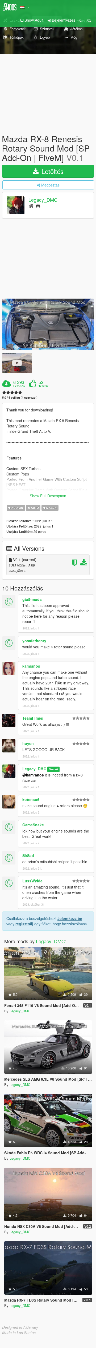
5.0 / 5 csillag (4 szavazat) (19, 397)
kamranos (31, 666)
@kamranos (33, 775)
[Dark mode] (81, 20)
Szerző (53, 769)
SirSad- (28, 855)
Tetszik (43, 386)
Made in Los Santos (19, 1332)
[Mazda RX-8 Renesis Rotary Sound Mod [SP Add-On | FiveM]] (48, 324)
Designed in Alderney (20, 1327)
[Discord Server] (38, 205)
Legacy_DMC (42, 199)
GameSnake (33, 824)
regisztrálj (24, 923)
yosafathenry (34, 640)
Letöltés (52, 171)
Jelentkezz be (69, 918)
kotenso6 (30, 799)
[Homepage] (31, 205)
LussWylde (32, 880)
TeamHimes (32, 718)
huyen (28, 743)
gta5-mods (32, 599)
